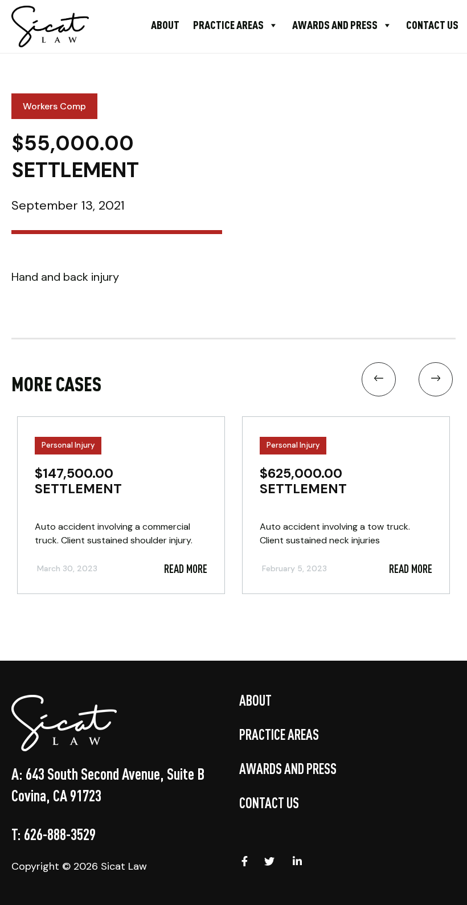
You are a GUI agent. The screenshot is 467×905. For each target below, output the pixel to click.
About (165, 24)
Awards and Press (335, 24)
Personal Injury (68, 445)
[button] (379, 382)
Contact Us (432, 24)
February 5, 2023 (294, 568)
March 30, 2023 (67, 568)
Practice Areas (228, 24)
